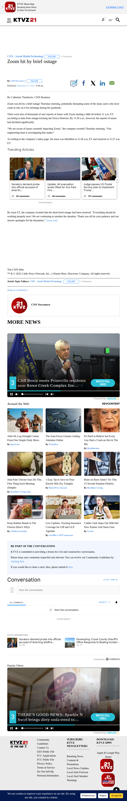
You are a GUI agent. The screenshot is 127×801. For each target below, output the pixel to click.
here (70, 567)
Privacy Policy (44, 763)
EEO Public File (45, 751)
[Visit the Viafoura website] (113, 659)
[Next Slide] (117, 180)
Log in (106, 580)
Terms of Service (46, 767)
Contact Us (43, 747)
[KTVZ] (27, 20)
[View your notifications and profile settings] (116, 602)
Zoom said (51, 220)
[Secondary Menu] (11, 19)
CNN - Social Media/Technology (46, 281)
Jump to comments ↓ (18, 290)
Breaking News (75, 756)
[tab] (16, 602)
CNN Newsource (17, 81)
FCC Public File (45, 759)
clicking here (17, 561)
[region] (63, 619)
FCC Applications (46, 755)
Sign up (114, 580)
